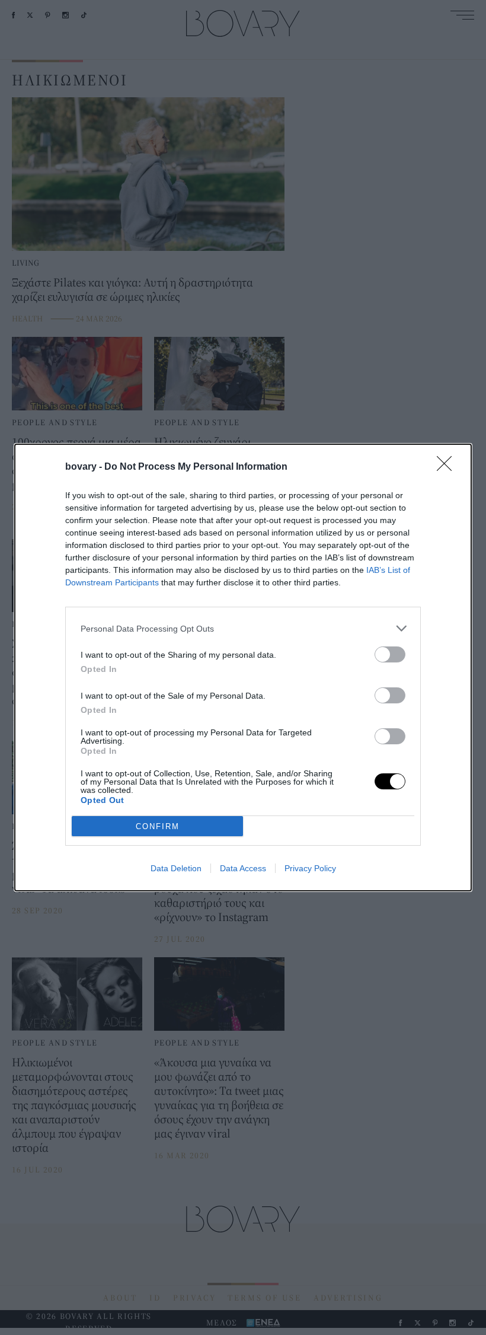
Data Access (243, 868)
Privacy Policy (310, 868)
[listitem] (243, 628)
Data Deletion (176, 868)
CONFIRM (158, 826)
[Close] (448, 467)
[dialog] (243, 667)
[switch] (390, 654)
